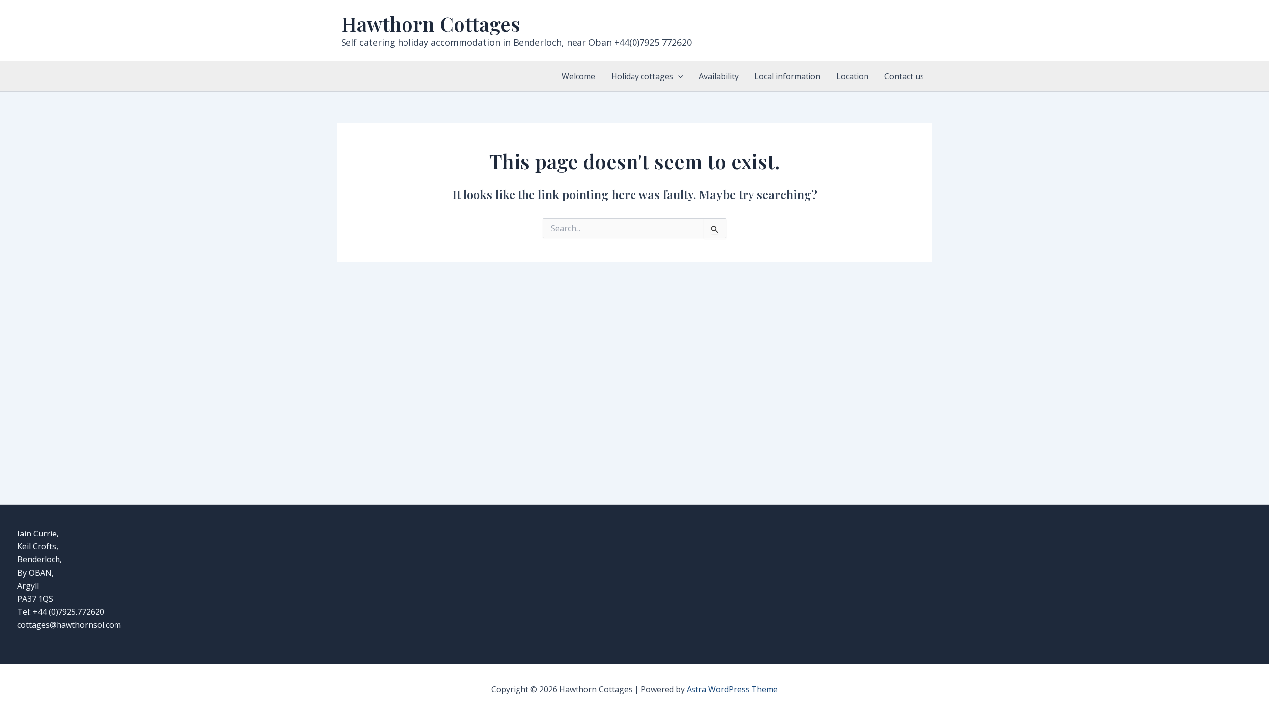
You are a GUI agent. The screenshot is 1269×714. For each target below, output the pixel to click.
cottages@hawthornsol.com (69, 624)
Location (852, 76)
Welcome (578, 76)
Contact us (904, 76)
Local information (787, 76)
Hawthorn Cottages (430, 23)
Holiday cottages (642, 76)
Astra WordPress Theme (732, 689)
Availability (719, 76)
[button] (678, 76)
